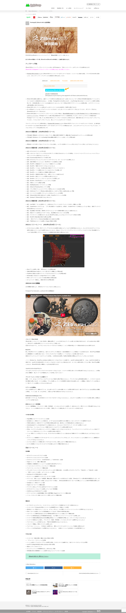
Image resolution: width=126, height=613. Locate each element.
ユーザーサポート (59, 611)
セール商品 (68, 8)
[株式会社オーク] (33, 5)
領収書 (66, 611)
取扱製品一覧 (60, 8)
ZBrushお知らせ (32, 564)
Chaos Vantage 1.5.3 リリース (33, 573)
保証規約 (39, 611)
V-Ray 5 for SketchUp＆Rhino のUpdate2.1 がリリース (88, 573)
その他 (97, 17)
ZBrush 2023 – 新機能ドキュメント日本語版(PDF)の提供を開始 (68, 585)
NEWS (52, 8)
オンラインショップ (78, 8)
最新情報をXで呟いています (94, 4)
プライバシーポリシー (48, 611)
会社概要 (28, 611)
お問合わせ (96, 8)
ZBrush (28, 564)
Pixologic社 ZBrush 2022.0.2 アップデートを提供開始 (41, 592)
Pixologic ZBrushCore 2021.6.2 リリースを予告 (68, 592)
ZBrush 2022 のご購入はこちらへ (38, 556)
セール (91, 17)
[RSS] (98, 611)
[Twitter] (99, 611)
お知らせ (86, 17)
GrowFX (74, 17)
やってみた (88, 8)
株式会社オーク (92, 611)
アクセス (34, 611)
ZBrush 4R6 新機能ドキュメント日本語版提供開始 (36, 584)
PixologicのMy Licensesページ (34, 73)
